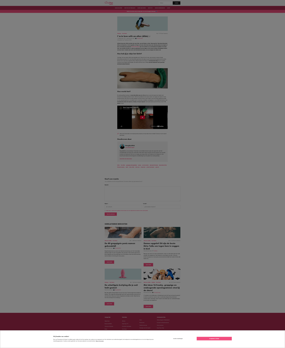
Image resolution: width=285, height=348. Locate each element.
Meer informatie (100, 341)
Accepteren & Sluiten (214, 338)
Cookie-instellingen (178, 338)
